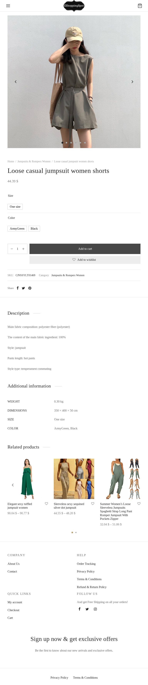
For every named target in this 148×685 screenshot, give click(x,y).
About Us (13, 563)
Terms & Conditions (89, 579)
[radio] (15, 207)
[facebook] (79, 609)
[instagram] (95, 609)
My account (15, 602)
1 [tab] (72, 532)
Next (132, 82)
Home (11, 161)
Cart (10, 617)
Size (10, 195)
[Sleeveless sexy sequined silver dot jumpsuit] (74, 479)
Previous (15, 82)
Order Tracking (86, 563)
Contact (12, 571)
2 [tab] (76, 532)
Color (11, 217)
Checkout (13, 610)
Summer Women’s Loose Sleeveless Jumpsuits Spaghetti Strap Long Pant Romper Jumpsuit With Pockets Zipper (116, 511)
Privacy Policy (86, 571)
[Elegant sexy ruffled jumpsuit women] (28, 479)
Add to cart (85, 248)
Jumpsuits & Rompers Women (34, 161)
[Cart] (140, 5)
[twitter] (87, 609)
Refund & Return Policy (92, 587)
